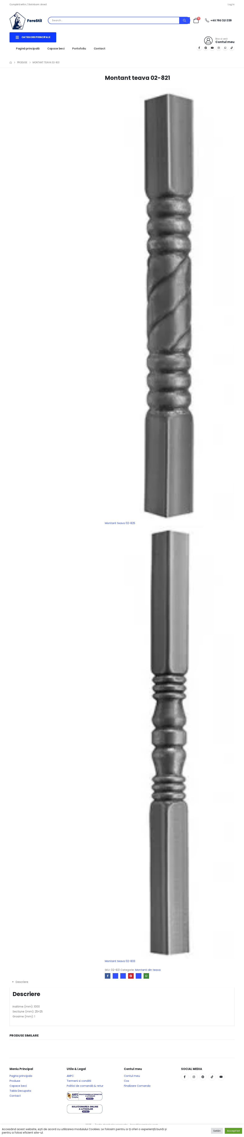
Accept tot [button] (233, 1131)
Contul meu (132, 1076)
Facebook (107, 976)
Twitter (115, 976)
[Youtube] (212, 47)
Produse (15, 1081)
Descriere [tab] (22, 982)
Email (138, 976)
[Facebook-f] (184, 1077)
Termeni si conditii (79, 1081)
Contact (99, 48)
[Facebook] (199, 47)
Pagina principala (21, 1076)
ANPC (70, 1076)
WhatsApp (146, 976)
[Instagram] (218, 47)
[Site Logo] (29, 20)
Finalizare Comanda (137, 1086)
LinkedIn (123, 976)
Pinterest (131, 976)
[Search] (184, 20)
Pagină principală (27, 48)
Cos (126, 1081)
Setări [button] (217, 1131)
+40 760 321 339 (221, 20)
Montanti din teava (148, 970)
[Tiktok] (231, 47)
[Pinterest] (205, 47)
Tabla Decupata (20, 1091)
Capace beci (55, 48)
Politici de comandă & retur (85, 1086)
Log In (231, 4)
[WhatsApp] (225, 47)
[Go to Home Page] (11, 62)
